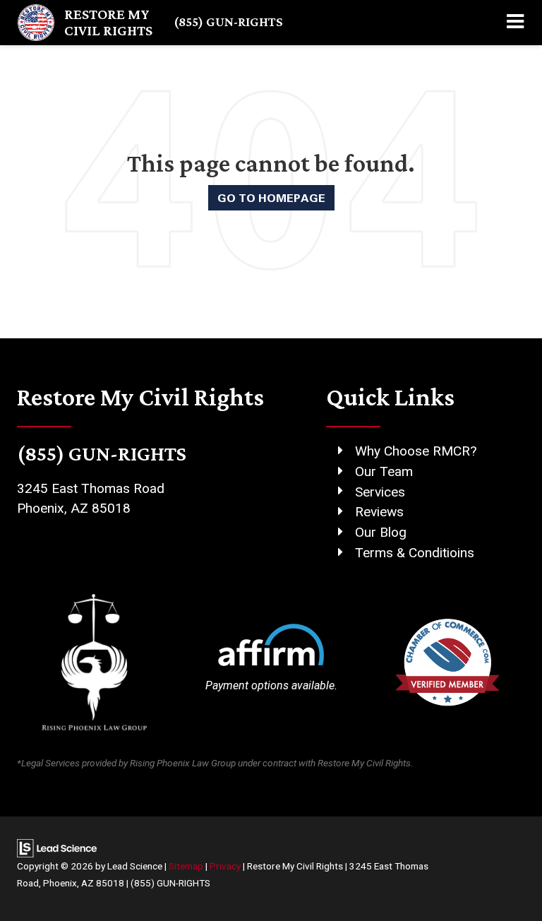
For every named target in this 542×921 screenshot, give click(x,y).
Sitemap (186, 866)
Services (380, 492)
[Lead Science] (57, 847)
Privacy (225, 866)
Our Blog (380, 532)
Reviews (379, 512)
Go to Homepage (271, 198)
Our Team (384, 471)
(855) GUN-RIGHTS (228, 21)
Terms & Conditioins (414, 553)
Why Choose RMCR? (415, 451)
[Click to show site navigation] (515, 22)
